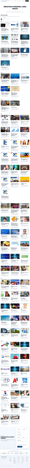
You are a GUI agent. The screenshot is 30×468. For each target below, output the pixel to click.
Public (18, 460)
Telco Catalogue (27, 460)
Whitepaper (27, 457)
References (19, 457)
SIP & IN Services (14, 458)
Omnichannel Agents (10, 460)
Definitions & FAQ (27, 458)
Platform (14, 457)
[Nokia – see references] (9, 453)
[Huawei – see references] (23, 453)
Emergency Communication (15, 461)
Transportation (19, 462)
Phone (24, 437)
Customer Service (10, 459)
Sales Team (23, 459)
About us (23, 456)
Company (23, 458)
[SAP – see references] (19, 453)
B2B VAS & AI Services (15, 460)
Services (22, 457)
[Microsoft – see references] (14, 453)
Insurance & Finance (19, 458)
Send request (19, 446)
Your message (19, 440)
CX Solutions (10, 456)
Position (19, 437)
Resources (27, 456)
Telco (18, 461)
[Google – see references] (3, 453)
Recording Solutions (15, 463)
